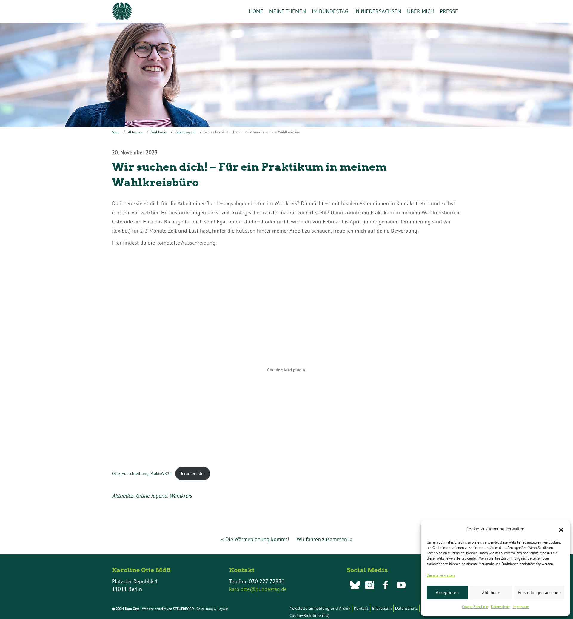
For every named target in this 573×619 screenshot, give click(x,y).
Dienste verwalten (441, 575)
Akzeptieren (447, 592)
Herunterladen (192, 473)
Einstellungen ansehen (539, 592)
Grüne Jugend (185, 132)
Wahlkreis (159, 132)
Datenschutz (500, 606)
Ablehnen (491, 592)
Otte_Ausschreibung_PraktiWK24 (142, 473)
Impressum (521, 606)
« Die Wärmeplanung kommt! (255, 539)
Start (115, 132)
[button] (561, 529)
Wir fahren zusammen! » (325, 539)
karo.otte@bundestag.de (258, 589)
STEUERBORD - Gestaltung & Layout (200, 608)
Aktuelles (135, 132)
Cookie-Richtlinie (475, 606)
